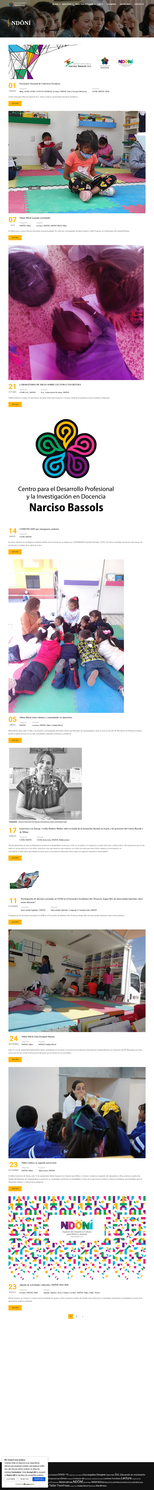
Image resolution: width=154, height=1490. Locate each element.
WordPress (101, 1485)
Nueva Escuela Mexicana (77, 91)
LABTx (100, 4)
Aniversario (43, 1171)
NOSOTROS (66, 4)
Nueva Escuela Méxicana (133, 1482)
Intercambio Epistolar (29, 910)
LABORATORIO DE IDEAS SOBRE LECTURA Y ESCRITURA (50, 384)
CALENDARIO (125, 4)
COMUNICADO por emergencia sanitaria (39, 529)
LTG (51, 1482)
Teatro (97, 1293)
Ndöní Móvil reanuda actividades (34, 218)
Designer (101, 1474)
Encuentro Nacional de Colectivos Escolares (39, 83)
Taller (91, 1293)
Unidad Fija (73, 1486)
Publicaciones (64, 840)
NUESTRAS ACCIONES (84, 4)
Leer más (15, 104)
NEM (107, 91)
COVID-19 (62, 1474)
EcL (27, 392)
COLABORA (111, 4)
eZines (63, 1478)
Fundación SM (78, 1479)
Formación (70, 1479)
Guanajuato (88, 1479)
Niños (28, 226)
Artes (59, 1293)
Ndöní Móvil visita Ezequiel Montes (38, 1036)
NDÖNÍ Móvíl (56, 226)
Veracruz (92, 1486)
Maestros (56, 1482)
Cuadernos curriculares (75, 1475)
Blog (21, 91)
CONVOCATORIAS (44, 91)
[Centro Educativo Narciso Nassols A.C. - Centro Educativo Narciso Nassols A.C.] (17, 4)
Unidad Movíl (57, 725)
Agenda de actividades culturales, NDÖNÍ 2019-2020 (43, 1285)
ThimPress (63, 1485)
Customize (10, 1479)
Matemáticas (66, 1482)
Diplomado (110, 1475)
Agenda (46, 1293)
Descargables (89, 1474)
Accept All (39, 1479)
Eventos (56, 91)
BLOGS (55, 4)
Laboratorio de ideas (53, 392)
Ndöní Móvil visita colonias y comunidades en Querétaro (45, 717)
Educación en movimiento (132, 1474)
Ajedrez (53, 1293)
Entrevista (47, 840)
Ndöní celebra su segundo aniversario (39, 1163)
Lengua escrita (136, 1479)
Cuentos (66, 1293)
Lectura (39, 226)
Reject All (25, 1479)
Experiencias (55, 1479)
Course (54, 1475)
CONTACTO (139, 4)
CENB (26, 91)
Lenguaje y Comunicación (79, 910)
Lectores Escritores (112, 1478)
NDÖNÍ (63, 91)
